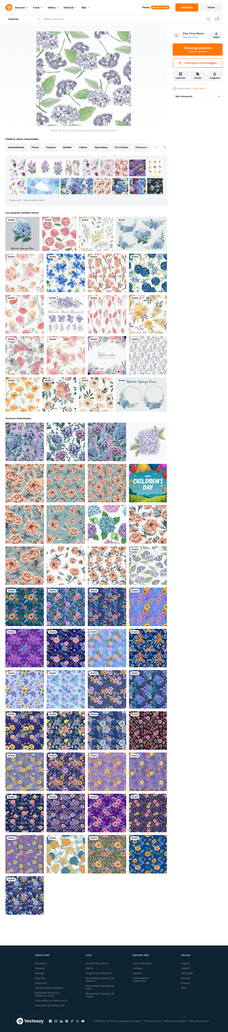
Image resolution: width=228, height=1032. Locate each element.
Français (186, 983)
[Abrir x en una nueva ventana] (77, 1021)
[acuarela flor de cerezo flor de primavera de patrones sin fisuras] (107, 273)
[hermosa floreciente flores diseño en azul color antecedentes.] (24, 607)
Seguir (216, 37)
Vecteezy (40, 968)
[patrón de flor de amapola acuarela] (22, 394)
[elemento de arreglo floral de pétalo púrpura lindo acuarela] (66, 314)
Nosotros (138, 973)
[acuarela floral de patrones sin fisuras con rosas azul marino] (148, 273)
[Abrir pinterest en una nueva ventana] (66, 1021)
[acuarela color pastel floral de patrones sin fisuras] (96, 394)
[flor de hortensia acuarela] (22, 234)
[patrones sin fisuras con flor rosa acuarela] (59, 394)
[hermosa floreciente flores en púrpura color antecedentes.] (148, 730)
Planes (146, 7)
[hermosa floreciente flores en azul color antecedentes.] (66, 771)
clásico (83, 147)
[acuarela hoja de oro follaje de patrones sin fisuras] (96, 234)
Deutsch (186, 978)
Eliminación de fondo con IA (51, 1000)
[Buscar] (208, 19)
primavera (141, 147)
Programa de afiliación (98, 973)
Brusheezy (41, 963)
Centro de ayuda (142, 963)
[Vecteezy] (8, 7)
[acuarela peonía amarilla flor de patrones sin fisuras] (148, 314)
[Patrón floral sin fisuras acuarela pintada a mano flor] (66, 355)
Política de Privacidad (174, 1021)
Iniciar (211, 7)
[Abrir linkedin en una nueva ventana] (61, 1021)
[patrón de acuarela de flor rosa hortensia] (59, 234)
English (185, 963)
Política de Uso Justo (198, 1021)
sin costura (121, 147)
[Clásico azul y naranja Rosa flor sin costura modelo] (66, 854)
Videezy (39, 973)
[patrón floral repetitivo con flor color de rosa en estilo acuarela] (24, 273)
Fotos (36, 7)
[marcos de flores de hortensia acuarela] (141, 394)
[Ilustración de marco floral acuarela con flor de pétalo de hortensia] (107, 355)
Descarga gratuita (197, 49)
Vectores (20, 7)
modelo (67, 147)
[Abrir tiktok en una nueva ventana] (72, 1021)
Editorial (68, 7)
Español (185, 968)
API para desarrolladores (49, 987)
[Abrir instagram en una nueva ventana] (56, 1021)
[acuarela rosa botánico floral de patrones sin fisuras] (107, 314)
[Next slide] (161, 147)
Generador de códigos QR (49, 1005)
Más (84, 7)
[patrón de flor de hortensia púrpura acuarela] (148, 565)
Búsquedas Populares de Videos (100, 995)
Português (187, 973)
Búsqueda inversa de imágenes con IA (47, 994)
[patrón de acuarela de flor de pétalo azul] (66, 273)
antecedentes (16, 147)
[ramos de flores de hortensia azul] (141, 234)
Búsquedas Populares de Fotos (100, 987)
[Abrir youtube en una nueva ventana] (83, 1021)
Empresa (40, 978)
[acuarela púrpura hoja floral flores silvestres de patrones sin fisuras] (148, 355)
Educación (41, 983)
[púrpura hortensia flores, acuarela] (148, 442)
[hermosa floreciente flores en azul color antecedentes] (107, 730)
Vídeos (52, 7)
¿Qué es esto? (198, 88)
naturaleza (101, 147)
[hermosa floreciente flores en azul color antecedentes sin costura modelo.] (24, 730)
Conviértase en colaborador (141, 979)
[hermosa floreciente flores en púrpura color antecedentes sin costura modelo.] (148, 607)
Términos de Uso (152, 1021)
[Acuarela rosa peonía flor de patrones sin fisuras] (24, 355)
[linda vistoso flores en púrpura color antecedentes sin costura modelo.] (24, 854)
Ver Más (155, 186)
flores (35, 147)
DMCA (89, 968)
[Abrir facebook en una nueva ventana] (50, 1021)
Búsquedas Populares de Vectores (100, 979)
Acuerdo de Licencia (97, 963)
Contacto (138, 968)
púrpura (51, 147)
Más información (184, 96)
